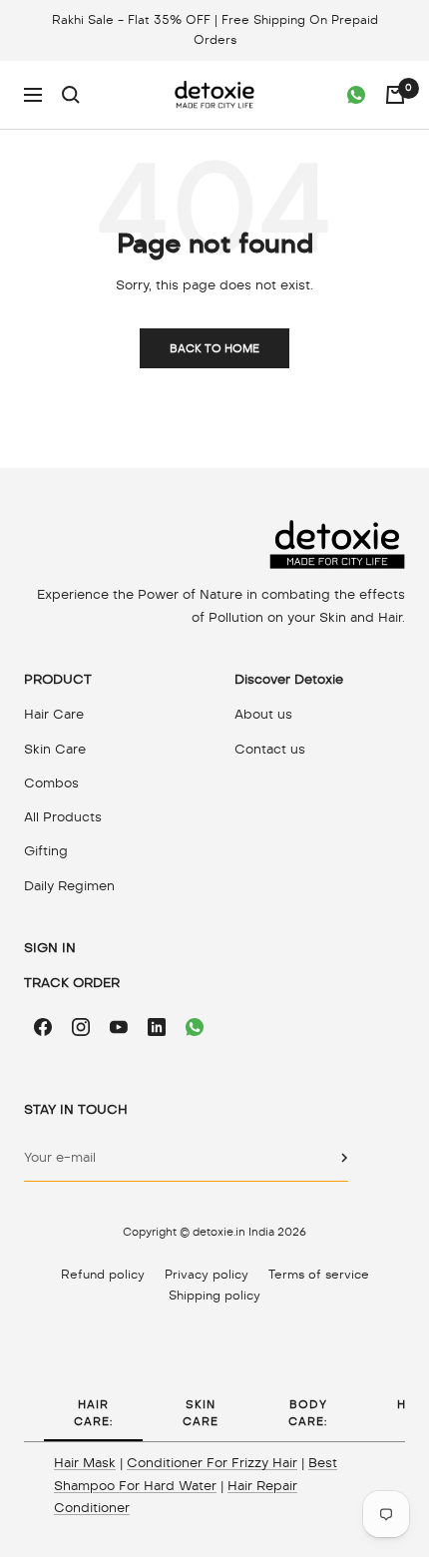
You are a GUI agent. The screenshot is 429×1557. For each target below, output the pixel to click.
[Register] (344, 1158)
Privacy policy (206, 1275)
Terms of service (318, 1275)
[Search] (71, 95)
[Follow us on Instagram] (81, 1027)
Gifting (46, 850)
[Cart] (395, 95)
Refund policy (103, 1275)
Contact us (269, 749)
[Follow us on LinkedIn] (157, 1027)
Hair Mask (85, 1462)
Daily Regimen (69, 885)
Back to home (214, 348)
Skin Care (55, 749)
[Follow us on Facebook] (43, 1027)
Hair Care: (93, 1412)
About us (263, 714)
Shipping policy (214, 1295)
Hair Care (54, 714)
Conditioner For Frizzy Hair (212, 1462)
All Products (63, 816)
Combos (51, 783)
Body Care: (307, 1412)
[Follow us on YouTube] (119, 1027)
